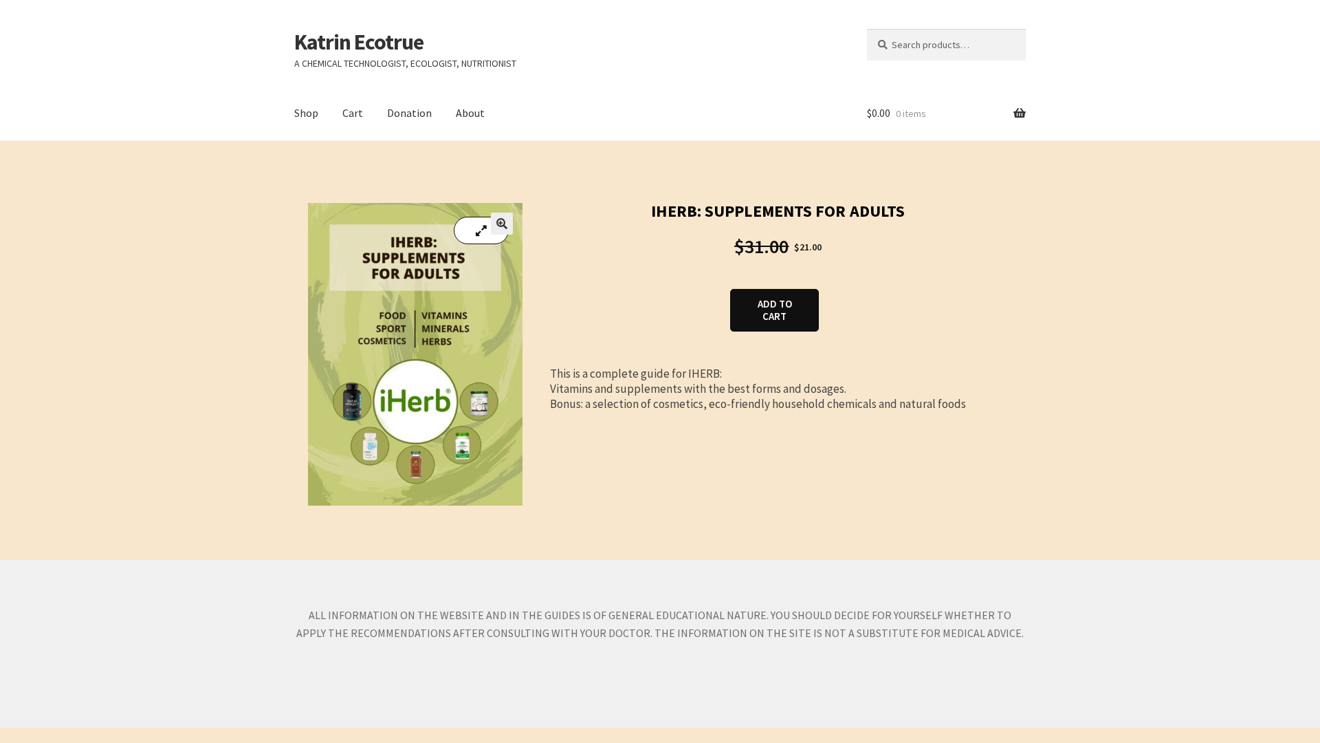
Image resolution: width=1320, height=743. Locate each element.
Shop (306, 113)
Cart (352, 113)
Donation (409, 113)
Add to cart (775, 310)
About (470, 113)
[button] (502, 224)
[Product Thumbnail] (481, 230)
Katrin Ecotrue (359, 42)
